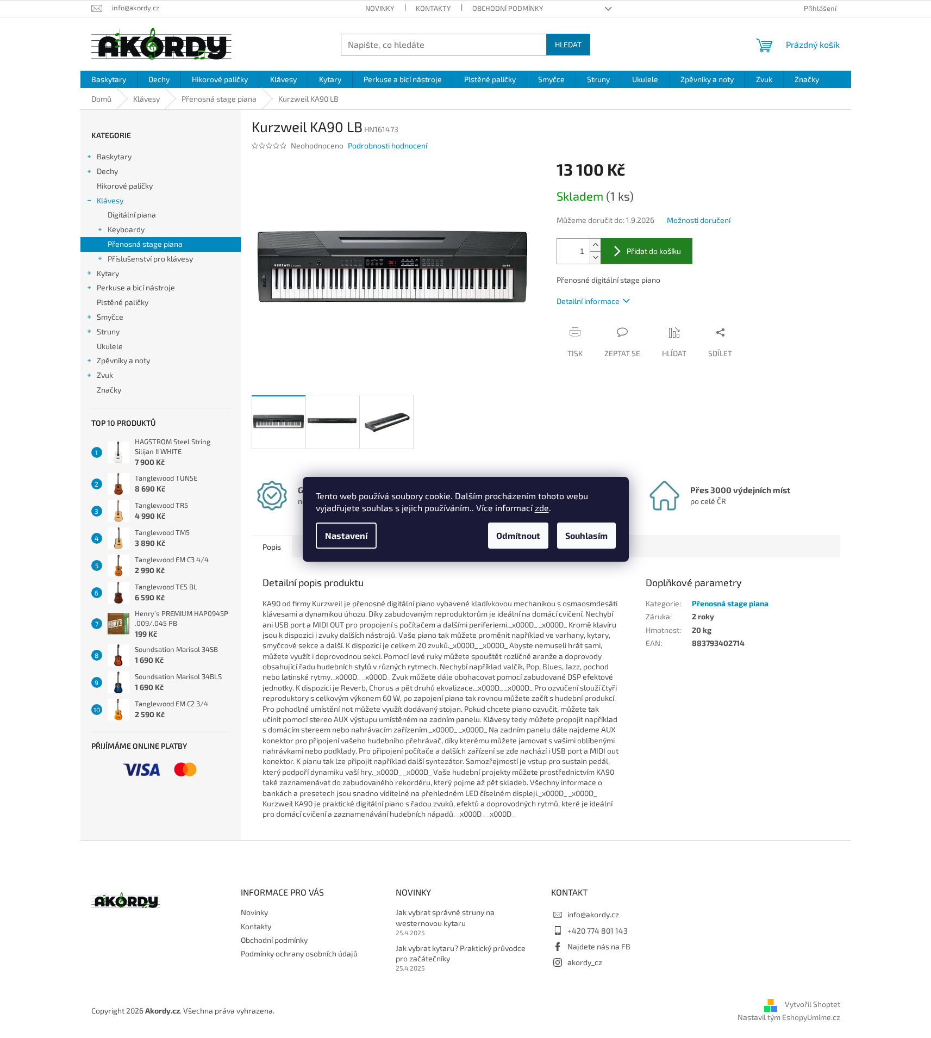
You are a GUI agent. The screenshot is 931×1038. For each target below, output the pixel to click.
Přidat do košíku (654, 251)
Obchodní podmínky (507, 8)
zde (542, 507)
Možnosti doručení (698, 220)
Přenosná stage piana (145, 243)
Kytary (108, 273)
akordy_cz (584, 962)
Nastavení (346, 535)
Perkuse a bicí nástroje (136, 287)
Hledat (568, 44)
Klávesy (110, 200)
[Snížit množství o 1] (595, 257)
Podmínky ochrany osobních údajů (299, 953)
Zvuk (105, 375)
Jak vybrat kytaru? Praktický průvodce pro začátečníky (461, 953)
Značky (109, 389)
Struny (108, 331)
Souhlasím (586, 535)
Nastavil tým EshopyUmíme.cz (789, 1017)
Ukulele (110, 346)
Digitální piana (132, 214)
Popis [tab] (272, 546)
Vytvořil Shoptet (812, 1004)
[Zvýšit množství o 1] (595, 245)
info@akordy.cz (593, 914)
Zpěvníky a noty (123, 360)
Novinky (379, 8)
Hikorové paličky (125, 185)
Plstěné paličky (122, 302)
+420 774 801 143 (597, 930)
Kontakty (433, 8)
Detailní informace (588, 301)
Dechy (107, 171)
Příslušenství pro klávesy (150, 258)
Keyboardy (126, 229)
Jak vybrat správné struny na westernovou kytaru (445, 917)
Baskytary (114, 156)
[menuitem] (108, 79)
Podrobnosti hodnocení (387, 145)
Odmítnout (518, 535)
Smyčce (110, 316)
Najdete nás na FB (598, 946)
